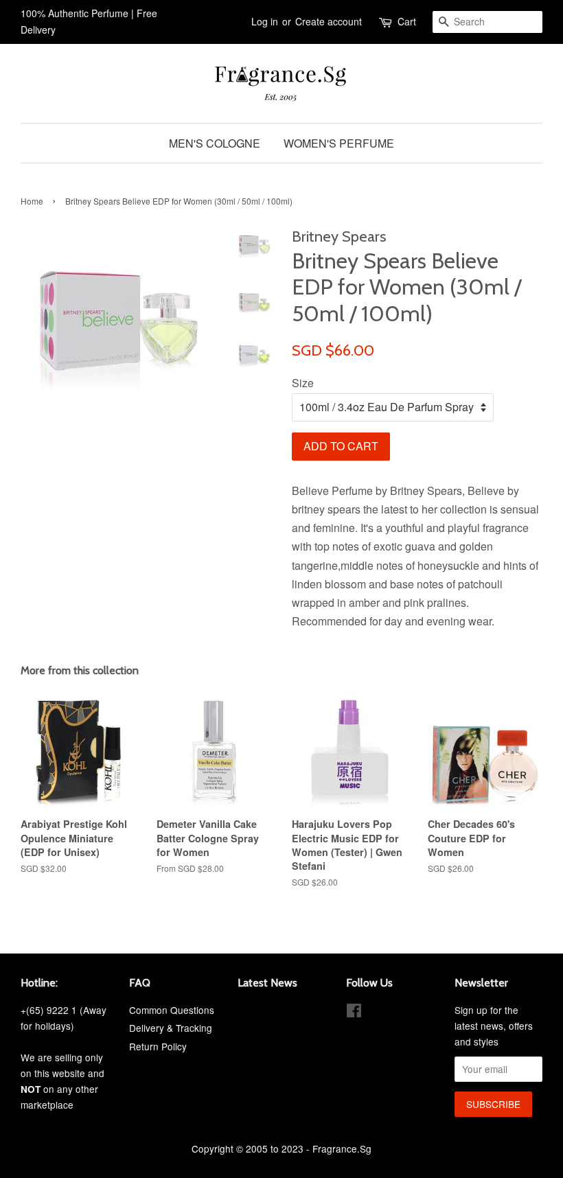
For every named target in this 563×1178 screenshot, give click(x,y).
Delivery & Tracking (170, 1028)
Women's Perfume (339, 143)
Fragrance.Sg (341, 1148)
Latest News (267, 982)
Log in (264, 21)
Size (303, 383)
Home (32, 201)
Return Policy (158, 1046)
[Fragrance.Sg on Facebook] (354, 1012)
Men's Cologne (214, 143)
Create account (328, 21)
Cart (407, 21)
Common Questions (171, 1010)
